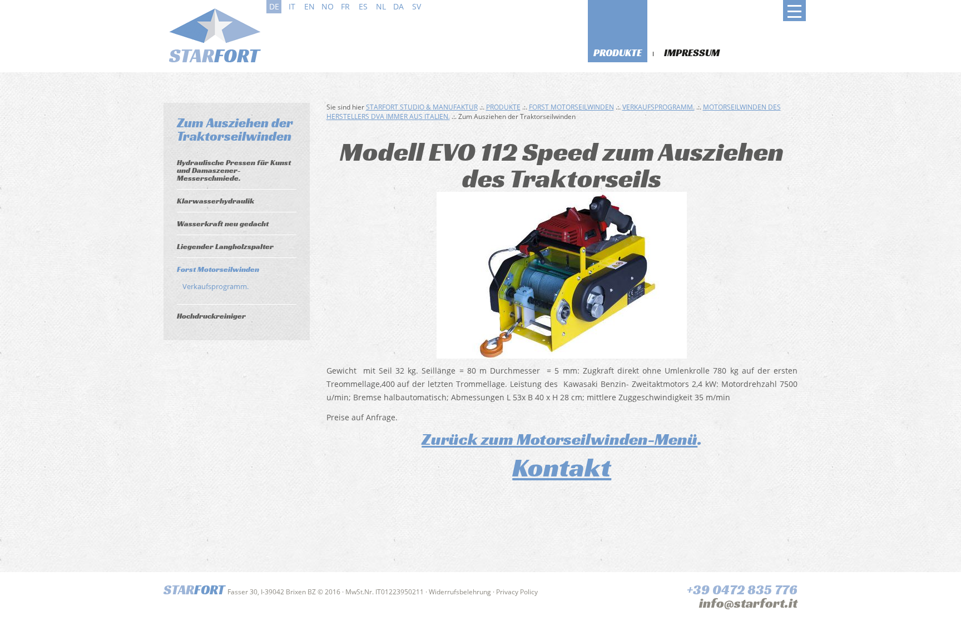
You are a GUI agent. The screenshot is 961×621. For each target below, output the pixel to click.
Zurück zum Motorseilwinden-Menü (559, 439)
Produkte (617, 52)
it (292, 6)
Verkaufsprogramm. (215, 286)
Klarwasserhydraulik (215, 201)
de (274, 6)
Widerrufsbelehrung (460, 592)
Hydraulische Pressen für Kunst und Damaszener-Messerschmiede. (234, 170)
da (398, 6)
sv (416, 6)
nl (381, 6)
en (309, 6)
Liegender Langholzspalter (225, 246)
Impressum (692, 52)
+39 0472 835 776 (742, 590)
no (327, 6)
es (363, 6)
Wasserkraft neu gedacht (223, 223)
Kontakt (561, 467)
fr (345, 6)
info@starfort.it (748, 603)
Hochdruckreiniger (211, 316)
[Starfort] (214, 34)
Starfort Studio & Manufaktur (422, 107)
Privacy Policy (517, 592)
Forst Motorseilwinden (218, 269)
